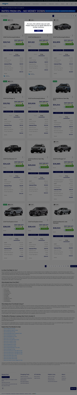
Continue (38, 30)
